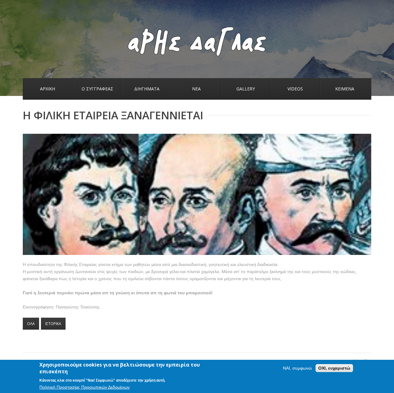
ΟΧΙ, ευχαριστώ (334, 368)
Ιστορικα (53, 323)
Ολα (31, 323)
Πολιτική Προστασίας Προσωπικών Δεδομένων (84, 387)
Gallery (245, 89)
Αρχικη (47, 89)
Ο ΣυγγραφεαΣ (97, 89)
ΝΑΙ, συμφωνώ (297, 368)
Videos (295, 89)
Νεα (196, 89)
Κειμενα (344, 89)
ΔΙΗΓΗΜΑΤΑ (146, 89)
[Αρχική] (197, 29)
